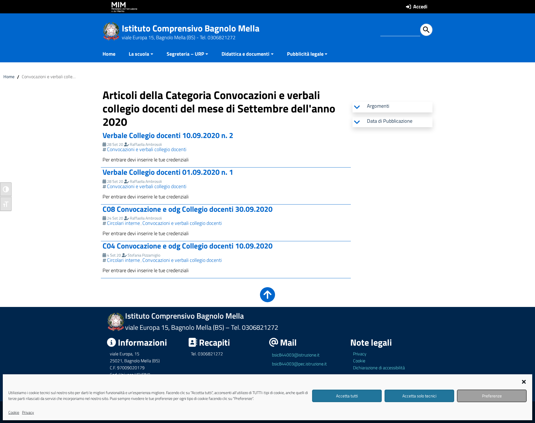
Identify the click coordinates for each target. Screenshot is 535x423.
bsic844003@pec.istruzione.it (299, 363)
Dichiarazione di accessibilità (379, 367)
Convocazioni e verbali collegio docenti (146, 149)
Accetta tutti (347, 396)
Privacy (28, 412)
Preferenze (492, 396)
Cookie (13, 412)
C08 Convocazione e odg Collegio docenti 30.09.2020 (188, 209)
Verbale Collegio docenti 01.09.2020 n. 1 (168, 172)
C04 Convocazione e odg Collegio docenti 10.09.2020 (188, 245)
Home (109, 54)
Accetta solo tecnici (419, 396)
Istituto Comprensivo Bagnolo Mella (190, 28)
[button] (524, 381)
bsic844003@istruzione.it (296, 354)
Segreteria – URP (185, 54)
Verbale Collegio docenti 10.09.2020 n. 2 (168, 135)
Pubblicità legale (305, 54)
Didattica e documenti (245, 54)
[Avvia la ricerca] (426, 30)
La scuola (139, 54)
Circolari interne (123, 223)
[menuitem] (112, 54)
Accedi (420, 6)
